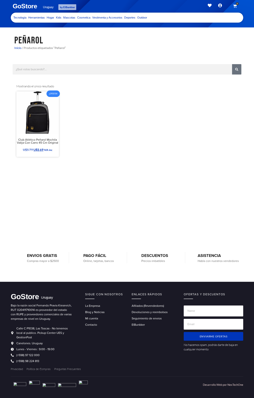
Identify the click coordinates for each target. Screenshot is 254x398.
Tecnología (19, 17)
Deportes (129, 17)
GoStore (25, 6)
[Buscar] (236, 69)
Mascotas (69, 17)
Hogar (50, 17)
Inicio (17, 47)
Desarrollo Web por (215, 384)
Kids (58, 17)
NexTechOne (235, 384)
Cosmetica (83, 17)
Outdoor (142, 17)
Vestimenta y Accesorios (107, 17)
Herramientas (36, 17)
